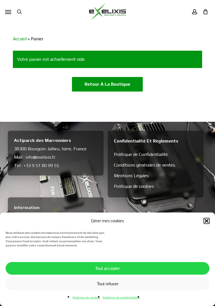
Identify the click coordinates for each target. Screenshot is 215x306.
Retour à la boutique (107, 84)
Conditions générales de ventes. (145, 165)
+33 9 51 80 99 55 (41, 165)
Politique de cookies (86, 297)
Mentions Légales (131, 175)
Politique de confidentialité (121, 297)
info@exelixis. (38, 157)
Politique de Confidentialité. (141, 154)
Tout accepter (107, 268)
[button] (206, 221)
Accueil (20, 38)
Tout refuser (107, 283)
